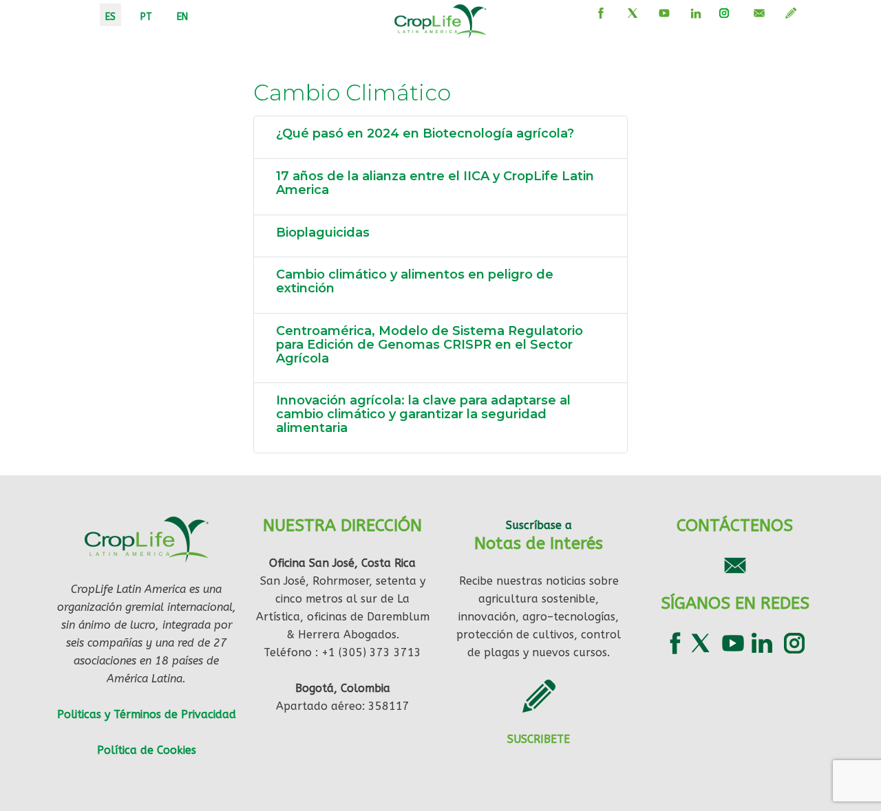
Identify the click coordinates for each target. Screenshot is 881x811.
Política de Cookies (146, 750)
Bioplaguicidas (323, 232)
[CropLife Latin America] (440, 20)
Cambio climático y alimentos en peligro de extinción (414, 281)
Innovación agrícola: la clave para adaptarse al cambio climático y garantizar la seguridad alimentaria (423, 414)
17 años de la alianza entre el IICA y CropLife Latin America (435, 183)
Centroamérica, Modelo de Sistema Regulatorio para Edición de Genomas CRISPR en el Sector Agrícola (429, 344)
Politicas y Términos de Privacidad (146, 714)
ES (110, 17)
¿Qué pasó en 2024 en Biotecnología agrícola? (425, 133)
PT (146, 17)
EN (182, 17)
